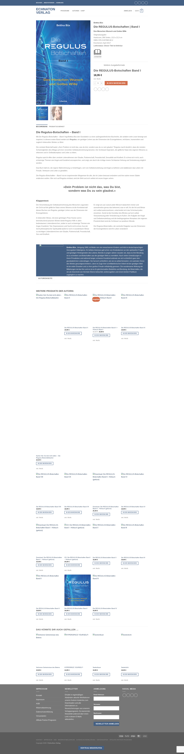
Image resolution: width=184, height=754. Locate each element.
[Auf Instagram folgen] (139, 2)
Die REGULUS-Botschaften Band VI (133, 506)
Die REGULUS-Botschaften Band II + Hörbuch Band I (105, 328)
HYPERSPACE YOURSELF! (73, 667)
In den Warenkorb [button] (45, 463)
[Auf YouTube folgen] (146, 2)
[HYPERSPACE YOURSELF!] (77, 649)
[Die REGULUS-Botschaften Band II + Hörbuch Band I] (106, 309)
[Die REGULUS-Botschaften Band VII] (77, 488)
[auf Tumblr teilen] (107, 89)
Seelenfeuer (97, 667)
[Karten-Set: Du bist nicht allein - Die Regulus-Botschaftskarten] (49, 373)
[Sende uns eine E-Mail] (142, 2)
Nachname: (98, 713)
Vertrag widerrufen (91, 748)
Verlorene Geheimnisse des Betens (48, 667)
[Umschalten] (100, 65)
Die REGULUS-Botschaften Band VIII (48, 506)
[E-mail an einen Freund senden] (99, 89)
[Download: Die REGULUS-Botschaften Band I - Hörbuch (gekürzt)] (49, 539)
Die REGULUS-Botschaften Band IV (105, 608)
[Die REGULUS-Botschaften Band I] (77, 590)
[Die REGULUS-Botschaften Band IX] (134, 309)
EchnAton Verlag (45, 10)
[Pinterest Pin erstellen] (103, 89)
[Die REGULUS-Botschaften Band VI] (134, 488)
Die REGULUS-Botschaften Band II (48, 608)
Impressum (40, 699)
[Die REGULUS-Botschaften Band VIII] (49, 488)
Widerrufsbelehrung (43, 708)
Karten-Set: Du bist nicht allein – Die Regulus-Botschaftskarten (48, 457)
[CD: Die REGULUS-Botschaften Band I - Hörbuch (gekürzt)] (77, 539)
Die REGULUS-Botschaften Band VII (76, 506)
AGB (38, 704)
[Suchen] (147, 11)
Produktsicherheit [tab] (57, 126)
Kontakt (39, 695)
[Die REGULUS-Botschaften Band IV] (106, 590)
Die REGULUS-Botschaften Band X (76, 327)
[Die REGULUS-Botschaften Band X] (77, 309)
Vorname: (97, 704)
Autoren (75, 11)
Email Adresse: (99, 694)
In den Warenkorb (116, 83)
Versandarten (41, 716)
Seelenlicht (125, 667)
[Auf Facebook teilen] (95, 89)
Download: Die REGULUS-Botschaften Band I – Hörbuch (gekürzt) (49, 558)
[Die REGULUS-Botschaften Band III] (134, 539)
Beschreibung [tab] (41, 126)
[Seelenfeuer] (106, 649)
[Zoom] (39, 102)
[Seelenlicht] (134, 649)
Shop (83, 11)
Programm (65, 11)
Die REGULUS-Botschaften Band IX (133, 327)
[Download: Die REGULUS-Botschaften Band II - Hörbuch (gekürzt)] (106, 488)
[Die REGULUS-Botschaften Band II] (49, 590)
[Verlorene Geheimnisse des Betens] (49, 649)
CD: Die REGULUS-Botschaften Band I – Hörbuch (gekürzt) (77, 558)
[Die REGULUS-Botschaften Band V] (106, 539)
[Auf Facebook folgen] (136, 2)
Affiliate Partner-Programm (46, 720)
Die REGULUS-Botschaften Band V (104, 557)
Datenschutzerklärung (44, 712)
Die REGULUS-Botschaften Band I (76, 608)
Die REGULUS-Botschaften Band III (133, 557)
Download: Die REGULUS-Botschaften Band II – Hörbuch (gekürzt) (106, 508)
